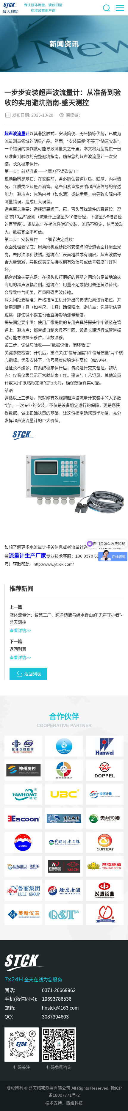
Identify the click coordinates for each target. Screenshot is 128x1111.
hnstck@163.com (60, 1007)
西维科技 (74, 1103)
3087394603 (55, 1016)
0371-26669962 (59, 990)
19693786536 (56, 999)
